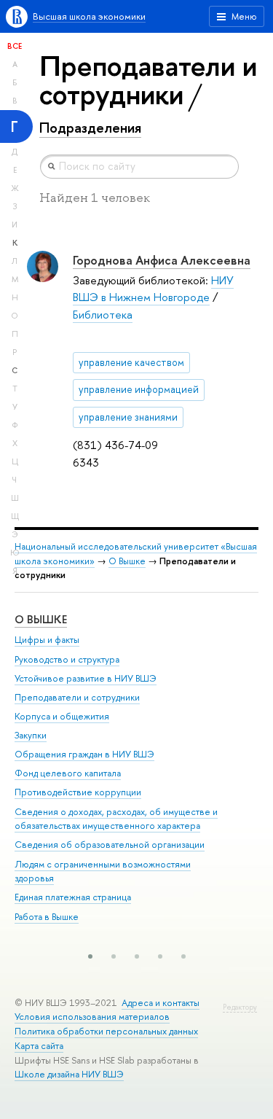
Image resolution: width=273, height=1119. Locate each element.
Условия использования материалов (92, 1016)
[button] (90, 956)
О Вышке (127, 561)
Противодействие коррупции (78, 792)
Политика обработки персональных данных (106, 1031)
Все (14, 46)
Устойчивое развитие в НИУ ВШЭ (86, 678)
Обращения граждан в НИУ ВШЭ (84, 754)
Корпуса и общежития (62, 716)
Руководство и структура (67, 659)
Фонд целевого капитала (68, 773)
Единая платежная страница (73, 897)
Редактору (240, 1007)
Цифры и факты (47, 639)
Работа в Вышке (47, 917)
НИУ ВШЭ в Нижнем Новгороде (153, 289)
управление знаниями (128, 417)
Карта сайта (39, 1046)
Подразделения (90, 127)
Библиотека (102, 314)
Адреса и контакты (160, 1003)
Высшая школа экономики (89, 16)
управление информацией (139, 389)
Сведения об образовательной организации (110, 844)
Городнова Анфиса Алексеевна (161, 260)
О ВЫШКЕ (41, 619)
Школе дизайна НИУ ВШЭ (69, 1074)
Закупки (31, 735)
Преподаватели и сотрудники (77, 697)
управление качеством (131, 362)
